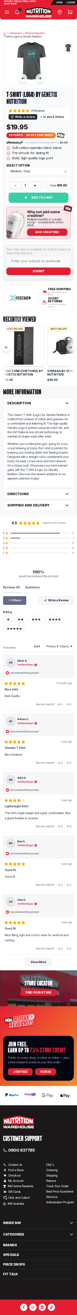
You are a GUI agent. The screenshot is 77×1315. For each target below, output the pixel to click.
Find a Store (16, 1170)
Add (47, 232)
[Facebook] (23, 1307)
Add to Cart (42, 197)
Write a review (25, 117)
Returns (51, 1180)
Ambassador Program (60, 1202)
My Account (15, 1180)
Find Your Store (38, 992)
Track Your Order (57, 1186)
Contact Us (15, 1164)
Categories (15, 33)
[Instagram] (33, 1307)
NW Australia (16, 1203)
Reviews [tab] (11, 587)
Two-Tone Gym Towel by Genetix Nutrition (23, 372)
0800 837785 (21, 1150)
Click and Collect (19, 1197)
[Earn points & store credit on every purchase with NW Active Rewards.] (61, 135)
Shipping (51, 1175)
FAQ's (50, 1164)
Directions (18, 494)
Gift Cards (14, 1191)
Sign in (45, 1071)
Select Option (18, 165)
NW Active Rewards (20, 1186)
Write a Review (60, 601)
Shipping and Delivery (28, 505)
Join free (20, 1071)
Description (19, 403)
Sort (37, 646)
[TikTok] (51, 1307)
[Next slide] (40, 78)
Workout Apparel (34, 33)
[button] (27, 110)
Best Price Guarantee (59, 1191)
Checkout (14, 1175)
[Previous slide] (23, 78)
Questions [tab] (32, 587)
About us (51, 1197)
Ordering (52, 1170)
